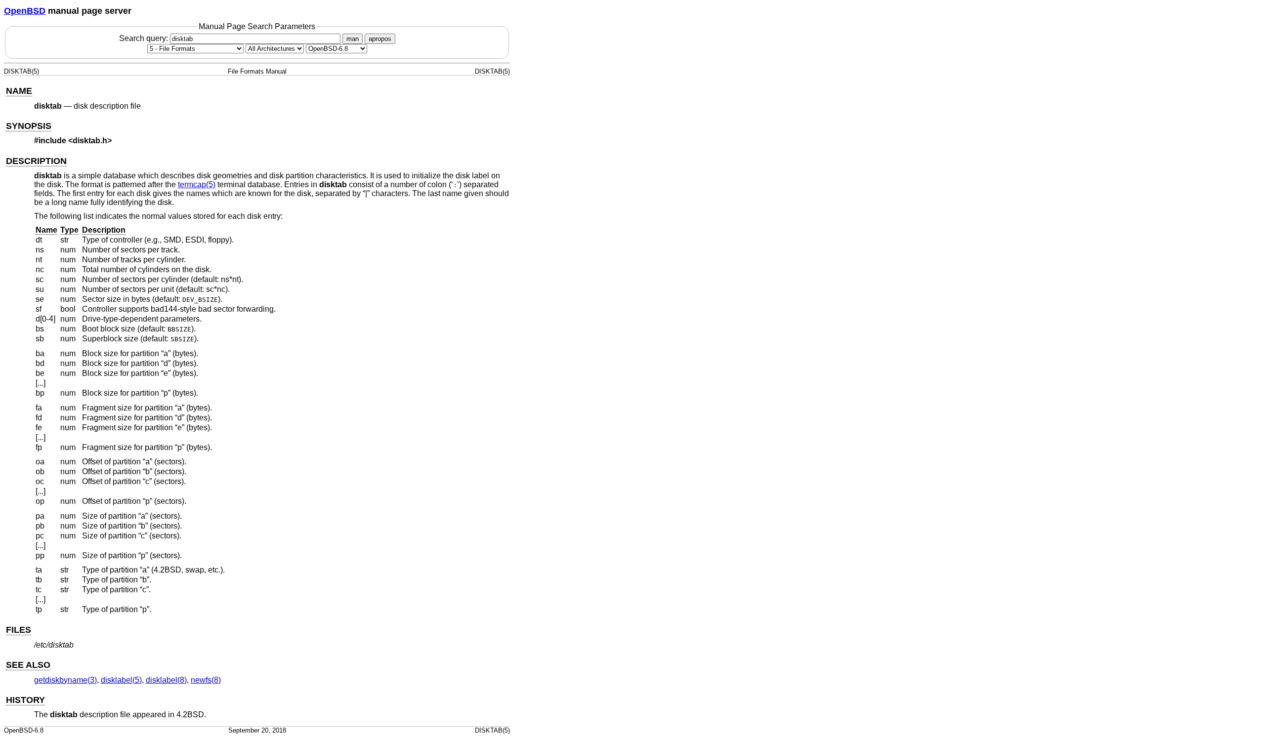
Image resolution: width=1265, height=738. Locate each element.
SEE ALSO (28, 665)
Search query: (144, 38)
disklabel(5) (121, 680)
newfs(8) (206, 680)
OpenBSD (24, 11)
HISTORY (25, 700)
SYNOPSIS (28, 126)
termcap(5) (196, 184)
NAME (19, 91)
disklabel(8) (166, 680)
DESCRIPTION (36, 161)
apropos (380, 38)
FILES (18, 630)
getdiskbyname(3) (65, 680)
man (352, 38)
